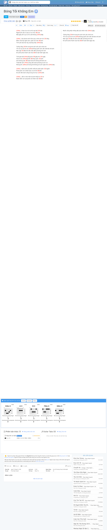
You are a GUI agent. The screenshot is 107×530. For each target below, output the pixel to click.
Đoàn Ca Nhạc (78, 486)
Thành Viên (61, 5)
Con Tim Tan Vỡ (79, 500)
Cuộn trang (50, 25)
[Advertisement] (75, 11)
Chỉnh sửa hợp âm (40, 461)
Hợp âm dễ (75, 25)
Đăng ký (98, 2)
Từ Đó (75, 510)
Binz (96, 486)
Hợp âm (10, 5)
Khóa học (68, 5)
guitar (12, 404)
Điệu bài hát (21, 5)
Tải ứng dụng (44, 5)
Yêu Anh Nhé (78, 477)
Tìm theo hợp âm (35, 5)
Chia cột (62, 25)
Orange (84, 467)
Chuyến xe (77, 467)
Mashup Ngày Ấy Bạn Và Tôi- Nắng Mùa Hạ (82, 528)
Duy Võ (89, 20)
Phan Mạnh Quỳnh (14, 16)
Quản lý (100, 5)
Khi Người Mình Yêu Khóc (81, 505)
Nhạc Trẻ (37, 471)
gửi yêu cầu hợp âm (9, 457)
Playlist (16, 5)
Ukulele (29, 400)
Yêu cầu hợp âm (53, 5)
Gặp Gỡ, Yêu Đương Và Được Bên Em (82, 524)
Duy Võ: (27, 21)
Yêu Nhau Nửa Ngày (80, 472)
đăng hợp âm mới (63, 455)
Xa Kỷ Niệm (77, 514)
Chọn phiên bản (9, 21)
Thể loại (28, 5)
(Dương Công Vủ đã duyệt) (62, 469)
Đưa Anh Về (77, 463)
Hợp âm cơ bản (13, 435)
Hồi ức (76, 495)
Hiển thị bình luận (38, 478)
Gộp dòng (38, 25)
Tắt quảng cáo (75, 5)
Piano (34, 400)
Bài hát (6, 5)
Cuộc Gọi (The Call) (80, 519)
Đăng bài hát (80, 2)
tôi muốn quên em (80, 481)
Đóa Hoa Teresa (79, 458)
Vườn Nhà (77, 491)
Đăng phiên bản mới (29, 431)
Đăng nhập (90, 2)
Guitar (23, 400)
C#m (6, 16)
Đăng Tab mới (62, 431)
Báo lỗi (91, 25)
